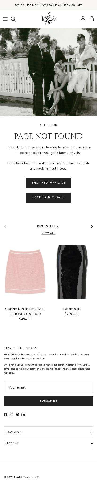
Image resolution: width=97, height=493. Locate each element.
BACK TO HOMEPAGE (48, 197)
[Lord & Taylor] (48, 19)
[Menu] (5, 19)
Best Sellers (48, 226)
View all (48, 233)
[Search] (15, 19)
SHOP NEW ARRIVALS (48, 183)
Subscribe (48, 401)
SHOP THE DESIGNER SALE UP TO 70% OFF (48, 5)
